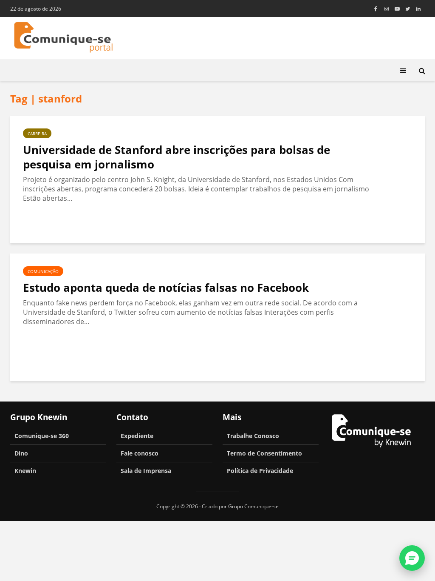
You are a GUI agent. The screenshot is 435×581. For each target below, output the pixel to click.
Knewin (25, 471)
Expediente (137, 436)
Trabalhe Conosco (253, 436)
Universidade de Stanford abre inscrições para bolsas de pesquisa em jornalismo (176, 156)
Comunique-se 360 (41, 436)
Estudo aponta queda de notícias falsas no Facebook (166, 287)
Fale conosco (139, 453)
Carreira (37, 134)
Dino (21, 453)
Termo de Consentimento (264, 453)
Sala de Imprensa (146, 471)
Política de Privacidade (260, 471)
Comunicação (43, 271)
